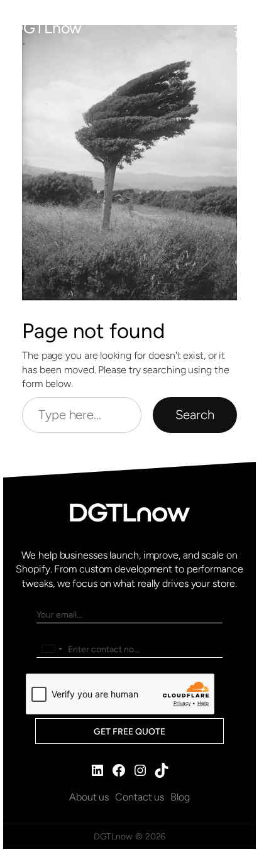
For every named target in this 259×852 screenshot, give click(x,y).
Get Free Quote (129, 731)
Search (194, 414)
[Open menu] (238, 27)
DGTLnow (47, 27)
